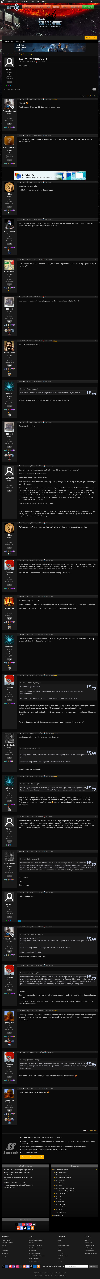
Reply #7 (22, 341)
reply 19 (36, 859)
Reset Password (89, 1250)
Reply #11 (22, 523)
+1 (9, 82)
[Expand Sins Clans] (54, 1196)
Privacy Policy (38, 1276)
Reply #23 (22, 1011)
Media (64, 7)
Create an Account (90, 1245)
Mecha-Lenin (9, 745)
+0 (9, 490)
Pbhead (9, 309)
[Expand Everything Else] (52, 1215)
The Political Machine (35, 1253)
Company (61, 1237)
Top (95, 99)
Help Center (88, 1240)
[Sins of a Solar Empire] (50, 20)
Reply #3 (22, 182)
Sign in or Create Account (32, 1157)
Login (23, 41)
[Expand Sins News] (54, 1185)
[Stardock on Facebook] (20, 1224)
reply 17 (40, 934)
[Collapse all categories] (97, 1169)
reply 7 (35, 389)
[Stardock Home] (2, 1)
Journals (39, 7)
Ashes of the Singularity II (36, 1240)
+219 (9, 618)
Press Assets (61, 1253)
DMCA (56, 1276)
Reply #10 (22, 466)
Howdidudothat (9, 147)
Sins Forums (42, 62)
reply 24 (38, 1060)
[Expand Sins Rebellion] (54, 1193)
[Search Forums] (97, 1)
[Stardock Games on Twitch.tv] (27, 1224)
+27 (9, 585)
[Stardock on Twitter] (16, 1224)
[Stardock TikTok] (25, 1228)
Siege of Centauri (33, 1258)
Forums (60, 1261)
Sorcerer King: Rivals (34, 1261)
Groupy (4, 1256)
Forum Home (9, 41)
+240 (9, 406)
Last (95, 96)
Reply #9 (22, 422)
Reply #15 (22, 675)
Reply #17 (22, 776)
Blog (38, 1)
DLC (48, 7)
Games (16, 1)
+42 (9, 123)
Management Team (63, 1245)
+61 (9, 284)
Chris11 (9, 69)
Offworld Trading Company (36, 1256)
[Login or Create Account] (91, 1)
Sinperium (9, 608)
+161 (9, 365)
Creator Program (63, 1256)
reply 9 (37, 748)
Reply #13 (22, 596)
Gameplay (28, 7)
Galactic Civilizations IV (35, 1245)
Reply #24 (22, 1052)
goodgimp (9, 1023)
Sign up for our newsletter (53, 1266)
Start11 (4, 1245)
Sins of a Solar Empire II (35, 1248)
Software (9, 1)
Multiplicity (5, 1253)
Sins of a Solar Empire (14, 54)
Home (4, 54)
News (32, 1)
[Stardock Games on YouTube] (23, 1224)
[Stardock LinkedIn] (29, 1228)
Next (91, 96)
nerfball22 (9, 478)
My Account (88, 1243)
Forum (56, 7)
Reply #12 (22, 560)
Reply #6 (22, 297)
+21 (9, 206)
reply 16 (39, 784)
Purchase (88, 7)
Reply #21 (22, 927)
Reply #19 (22, 851)
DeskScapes (5, 1250)
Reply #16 (22, 733)
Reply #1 (22, 99)
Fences (4, 1248)
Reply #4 (22, 219)
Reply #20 (22, 892)
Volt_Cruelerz (9, 231)
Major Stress (9, 353)
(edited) (55, 99)
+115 (9, 244)
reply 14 (38, 683)
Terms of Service (48, 1276)
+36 (9, 757)
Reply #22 (22, 965)
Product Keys (88, 1248)
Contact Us (61, 1258)
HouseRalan (9, 272)
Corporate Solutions (7, 1243)
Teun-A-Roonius (9, 111)
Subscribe (93, 1266)
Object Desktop (6, 1240)
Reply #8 (22, 381)
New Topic (90, 38)
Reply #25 (22, 1088)
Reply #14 (22, 634)
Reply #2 (22, 135)
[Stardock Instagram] (30, 1224)
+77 (9, 321)
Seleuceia (9, 393)
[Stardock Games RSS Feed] (32, 1228)
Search (17, 41)
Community (24, 1)
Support (44, 1)
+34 (9, 160)
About (59, 1240)
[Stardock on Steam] (34, 1224)
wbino (9, 194)
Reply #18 (22, 817)
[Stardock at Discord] (22, 1228)
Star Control (32, 1250)
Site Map (62, 1276)
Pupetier (9, 572)
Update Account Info (91, 1253)
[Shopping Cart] (94, 1)
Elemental (31, 1243)
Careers (60, 1248)
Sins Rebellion (27, 54)
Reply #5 (22, 260)
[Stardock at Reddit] (18, 1228)
